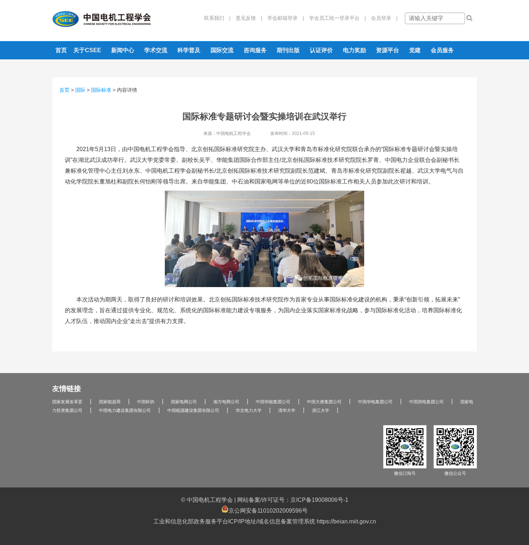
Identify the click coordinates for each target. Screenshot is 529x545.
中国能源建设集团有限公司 (193, 410)
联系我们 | (217, 18)
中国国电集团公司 (426, 401)
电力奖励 (354, 50)
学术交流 (155, 50)
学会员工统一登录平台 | (335, 18)
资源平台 (387, 50)
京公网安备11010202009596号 (268, 511)
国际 (80, 90)
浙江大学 (320, 410)
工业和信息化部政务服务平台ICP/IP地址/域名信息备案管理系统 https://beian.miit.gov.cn (264, 521)
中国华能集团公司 (273, 401)
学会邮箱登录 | (283, 18)
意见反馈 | (246, 18)
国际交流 (222, 50)
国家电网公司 (184, 401)
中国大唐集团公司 (324, 401)
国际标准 (101, 90)
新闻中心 (122, 50)
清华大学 (286, 410)
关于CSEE (87, 50)
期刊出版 (288, 50)
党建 (415, 50)
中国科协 (145, 401)
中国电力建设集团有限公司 (125, 410)
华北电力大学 (249, 410)
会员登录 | (382, 18)
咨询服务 (255, 50)
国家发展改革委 (67, 401)
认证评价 (321, 50)
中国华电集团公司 (375, 401)
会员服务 (442, 50)
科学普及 (188, 50)
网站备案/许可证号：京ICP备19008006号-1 (292, 500)
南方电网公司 (226, 401)
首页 (61, 50)
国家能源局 (110, 401)
